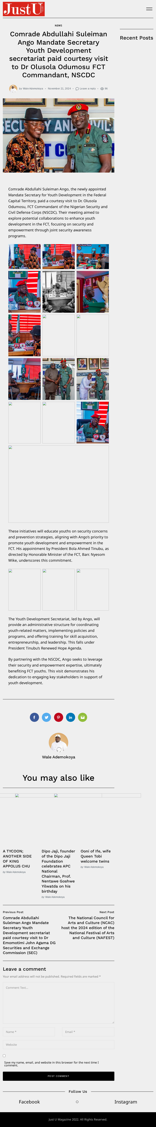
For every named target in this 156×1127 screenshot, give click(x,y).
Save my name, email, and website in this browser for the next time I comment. (51, 1063)
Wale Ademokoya (33, 88)
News (58, 25)
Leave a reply (88, 88)
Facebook (29, 1102)
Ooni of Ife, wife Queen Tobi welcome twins (96, 856)
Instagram (126, 1102)
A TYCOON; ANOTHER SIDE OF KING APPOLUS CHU (17, 858)
